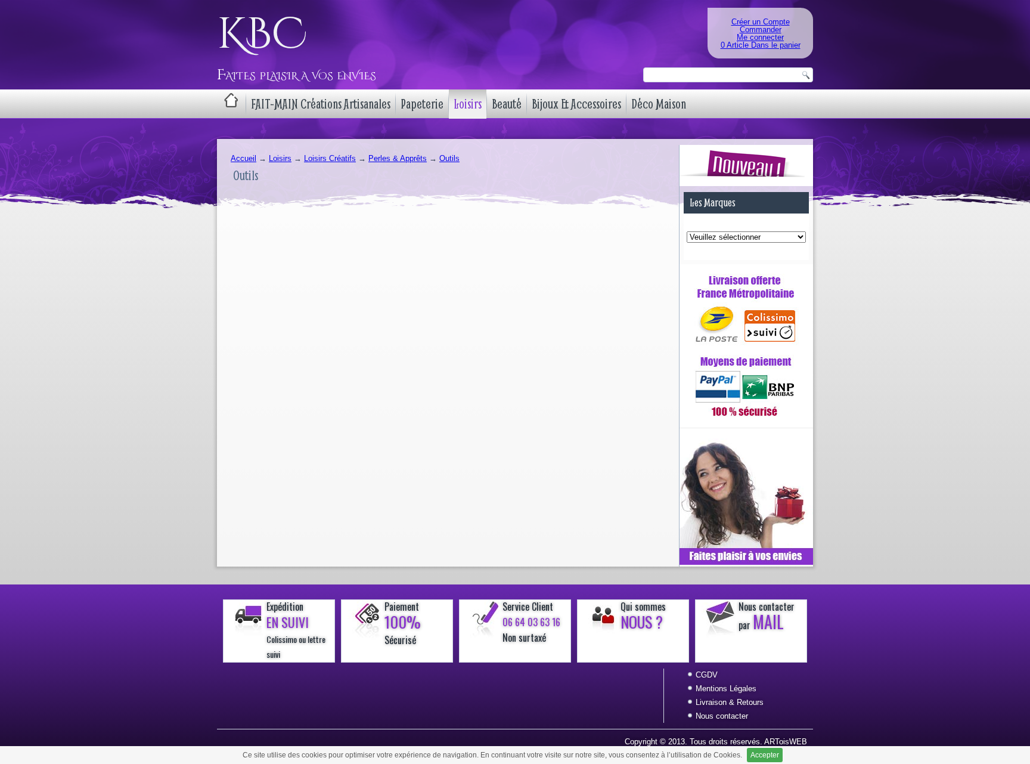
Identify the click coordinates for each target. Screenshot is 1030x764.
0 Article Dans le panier (761, 45)
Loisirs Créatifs (330, 158)
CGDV (707, 674)
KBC (262, 35)
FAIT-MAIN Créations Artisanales (320, 103)
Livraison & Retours (730, 702)
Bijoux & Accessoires (576, 103)
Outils (449, 158)
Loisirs (468, 103)
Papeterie (422, 103)
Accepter (764, 755)
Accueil (243, 158)
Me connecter (760, 37)
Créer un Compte (760, 21)
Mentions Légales (726, 688)
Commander (760, 29)
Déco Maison (658, 103)
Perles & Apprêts (397, 158)
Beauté (507, 103)
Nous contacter (722, 716)
